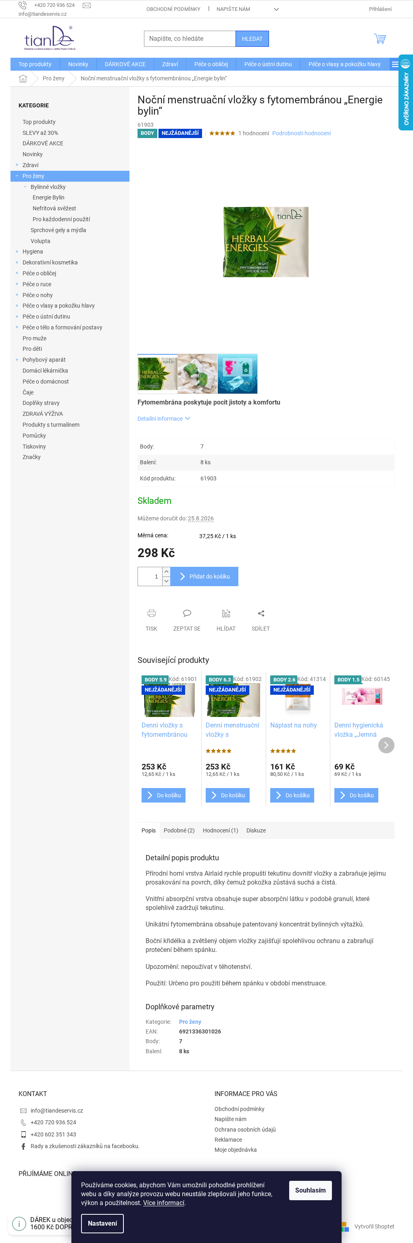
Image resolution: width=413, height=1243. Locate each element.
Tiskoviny (34, 446)
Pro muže (34, 338)
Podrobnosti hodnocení (301, 133)
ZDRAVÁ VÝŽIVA (43, 414)
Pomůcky (34, 435)
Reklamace (228, 1139)
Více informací (163, 1203)
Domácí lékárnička (45, 370)
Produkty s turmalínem (51, 424)
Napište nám (233, 9)
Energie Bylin (49, 197)
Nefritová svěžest (54, 208)
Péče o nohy (38, 295)
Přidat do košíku (210, 576)
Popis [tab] (149, 830)
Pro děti (32, 349)
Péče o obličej (39, 273)
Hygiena (33, 251)
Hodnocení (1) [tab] (220, 830)
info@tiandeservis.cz (57, 1110)
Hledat (252, 39)
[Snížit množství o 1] (166, 581)
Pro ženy (33, 176)
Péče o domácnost (46, 381)
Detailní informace (160, 418)
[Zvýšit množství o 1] (166, 571)
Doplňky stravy (41, 403)
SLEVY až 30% (40, 133)
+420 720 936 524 (53, 1122)
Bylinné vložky (48, 187)
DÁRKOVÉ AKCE (43, 143)
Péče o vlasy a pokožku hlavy (59, 305)
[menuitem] (35, 64)
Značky (32, 457)
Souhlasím (310, 1190)
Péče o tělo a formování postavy (62, 327)
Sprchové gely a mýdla (58, 230)
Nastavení (102, 1223)
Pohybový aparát (44, 359)
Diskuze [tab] (256, 830)
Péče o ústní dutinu (46, 316)
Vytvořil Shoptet (374, 1226)
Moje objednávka (236, 1150)
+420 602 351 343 (53, 1134)
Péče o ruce (37, 284)
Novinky (33, 154)
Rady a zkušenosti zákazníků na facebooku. (85, 1146)
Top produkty (39, 122)
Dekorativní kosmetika (50, 262)
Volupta (40, 241)
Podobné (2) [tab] (179, 830)
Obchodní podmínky (173, 9)
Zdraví (30, 165)
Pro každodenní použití (61, 219)
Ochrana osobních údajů (245, 1129)
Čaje (28, 392)
